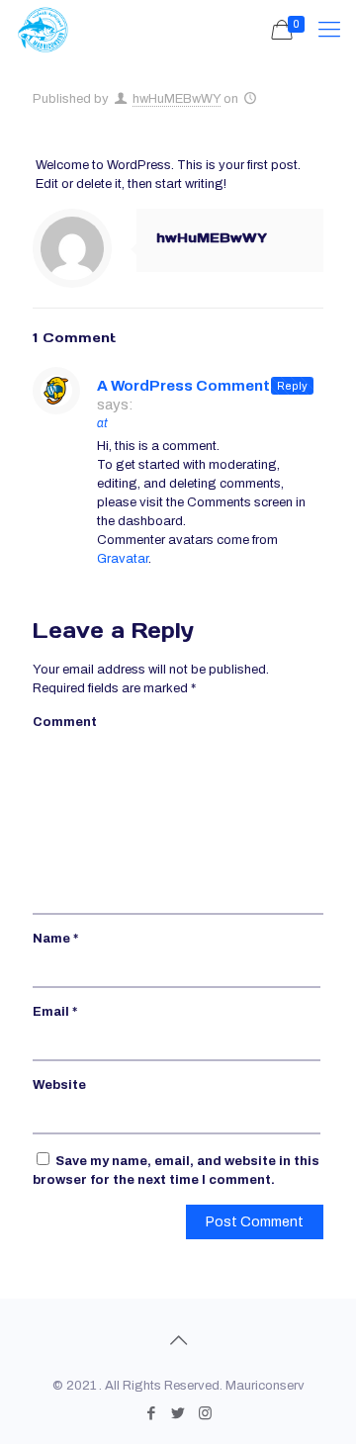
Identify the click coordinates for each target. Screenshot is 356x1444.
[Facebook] (151, 1413)
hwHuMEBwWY (177, 99)
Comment (65, 722)
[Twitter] (178, 1413)
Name (55, 939)
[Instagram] (205, 1413)
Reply (292, 386)
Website (59, 1085)
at (102, 423)
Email (55, 1012)
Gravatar (122, 559)
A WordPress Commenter (191, 386)
